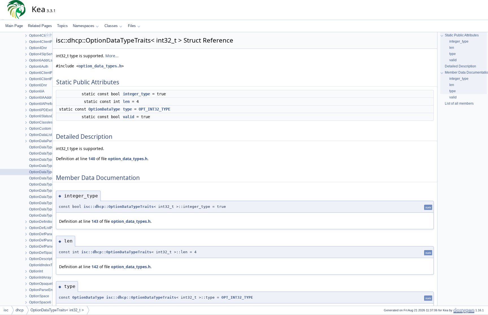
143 (94, 221)
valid (128, 116)
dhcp (19, 310)
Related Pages (40, 26)
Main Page (14, 26)
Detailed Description (460, 66)
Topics (62, 26)
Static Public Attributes (462, 35)
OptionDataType (104, 109)
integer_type (136, 94)
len (126, 101)
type (127, 109)
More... (112, 55)
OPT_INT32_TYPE (154, 109)
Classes (111, 26)
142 (94, 266)
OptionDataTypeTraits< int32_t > (57, 310)
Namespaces (83, 26)
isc (6, 310)
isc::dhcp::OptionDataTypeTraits (119, 206)
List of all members (459, 103)
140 (91, 158)
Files (132, 26)
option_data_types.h (100, 66)
